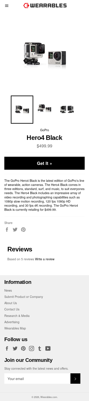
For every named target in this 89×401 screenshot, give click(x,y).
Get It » (44, 163)
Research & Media (17, 315)
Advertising (11, 322)
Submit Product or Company (23, 296)
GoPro (44, 130)
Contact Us (11, 309)
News (8, 290)
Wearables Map (15, 328)
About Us (10, 303)
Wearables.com (48, 397)
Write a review (44, 259)
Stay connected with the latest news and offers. (36, 368)
